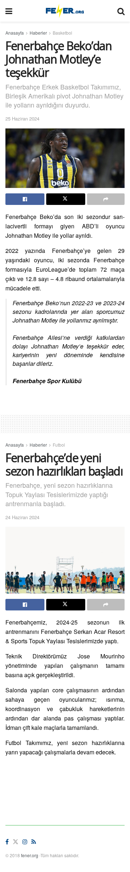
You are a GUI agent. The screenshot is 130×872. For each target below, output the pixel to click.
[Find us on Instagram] (24, 842)
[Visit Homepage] (65, 11)
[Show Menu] (8, 11)
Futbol (59, 445)
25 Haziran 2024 (22, 118)
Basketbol (62, 33)
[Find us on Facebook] (7, 842)
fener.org (29, 855)
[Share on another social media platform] (106, 199)
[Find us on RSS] (33, 842)
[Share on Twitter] (65, 199)
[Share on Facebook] (24, 199)
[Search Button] (121, 11)
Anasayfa (14, 33)
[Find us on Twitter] (15, 842)
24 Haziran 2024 (22, 517)
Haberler (38, 33)
